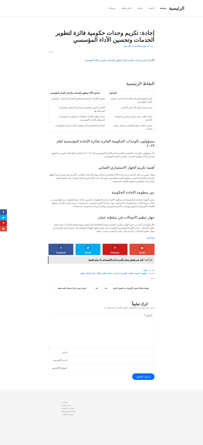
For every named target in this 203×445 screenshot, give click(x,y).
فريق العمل (66, 405)
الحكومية (144, 273)
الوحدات (116, 273)
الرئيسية (176, 8)
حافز (93, 273)
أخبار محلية (126, 8)
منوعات (112, 8)
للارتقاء (88, 273)
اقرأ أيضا (151, 238)
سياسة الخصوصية (68, 411)
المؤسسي (124, 273)
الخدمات (136, 273)
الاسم (64, 352)
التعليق (150, 315)
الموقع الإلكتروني (59, 368)
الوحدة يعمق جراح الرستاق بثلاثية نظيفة (72, 288)
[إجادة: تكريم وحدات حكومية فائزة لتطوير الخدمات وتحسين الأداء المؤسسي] (120, 60)
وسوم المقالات (67, 414)
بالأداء (98, 273)
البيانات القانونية (67, 408)
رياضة (140, 8)
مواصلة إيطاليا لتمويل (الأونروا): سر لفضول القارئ (131, 288)
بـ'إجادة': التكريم (107, 273)
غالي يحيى (127, 46)
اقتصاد (151, 8)
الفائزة (131, 273)
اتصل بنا (64, 402)
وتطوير (83, 273)
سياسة (163, 8)
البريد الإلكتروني (60, 360)
